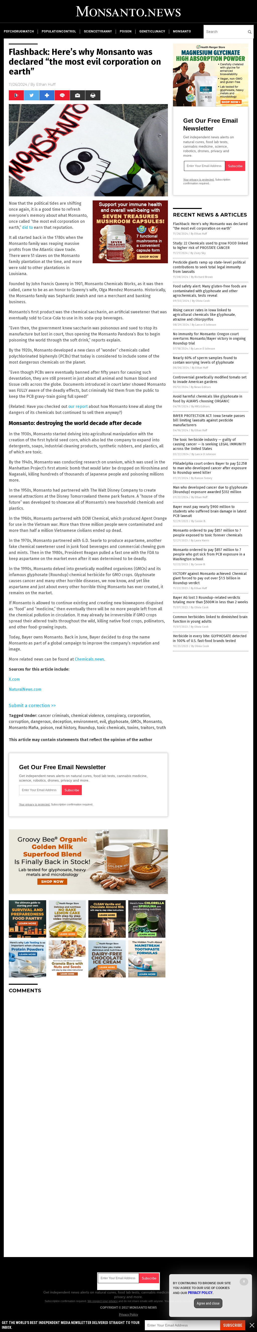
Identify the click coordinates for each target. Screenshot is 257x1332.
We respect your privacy (103, 1301)
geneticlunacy (152, 31)
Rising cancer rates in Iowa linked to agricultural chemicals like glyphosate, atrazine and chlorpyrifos (204, 314)
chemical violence (87, 715)
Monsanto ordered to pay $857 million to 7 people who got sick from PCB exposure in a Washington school (209, 554)
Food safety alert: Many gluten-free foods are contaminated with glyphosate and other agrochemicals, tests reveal (209, 290)
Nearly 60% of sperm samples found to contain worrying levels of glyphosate (205, 360)
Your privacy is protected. (34, 804)
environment (86, 721)
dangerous (41, 721)
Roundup (86, 727)
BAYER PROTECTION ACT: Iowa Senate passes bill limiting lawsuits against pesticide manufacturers (209, 420)
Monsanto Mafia (23, 727)
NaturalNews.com (25, 689)
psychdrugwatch (19, 31)
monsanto (182, 31)
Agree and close (208, 1303)
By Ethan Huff (199, 233)
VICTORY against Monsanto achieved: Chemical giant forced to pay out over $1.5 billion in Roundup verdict (210, 578)
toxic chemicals (111, 727)
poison (126, 31)
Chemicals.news (89, 659)
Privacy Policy (128, 1314)
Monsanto (152, 721)
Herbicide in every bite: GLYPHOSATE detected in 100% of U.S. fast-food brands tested (209, 638)
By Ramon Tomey (201, 478)
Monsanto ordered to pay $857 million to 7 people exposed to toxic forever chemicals (207, 532)
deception (62, 721)
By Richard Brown (202, 277)
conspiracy (116, 715)
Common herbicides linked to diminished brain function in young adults (210, 619)
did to (27, 227)
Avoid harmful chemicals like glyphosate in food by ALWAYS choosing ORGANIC (207, 398)
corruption (19, 721)
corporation (139, 715)
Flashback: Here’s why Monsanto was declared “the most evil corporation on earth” (210, 226)
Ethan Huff (45, 84)
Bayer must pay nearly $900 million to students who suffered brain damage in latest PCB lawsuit (209, 511)
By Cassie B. (198, 521)
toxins (133, 727)
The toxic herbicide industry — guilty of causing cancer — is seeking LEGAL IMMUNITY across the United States (209, 444)
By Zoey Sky (198, 253)
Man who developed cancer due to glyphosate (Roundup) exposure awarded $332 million (210, 489)
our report (78, 406)
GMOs (136, 721)
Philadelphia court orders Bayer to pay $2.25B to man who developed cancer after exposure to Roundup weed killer (210, 468)
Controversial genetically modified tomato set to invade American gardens (209, 379)
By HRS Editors (200, 406)
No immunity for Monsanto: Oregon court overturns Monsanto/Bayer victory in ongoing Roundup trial (209, 338)
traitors (147, 727)
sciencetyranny (98, 31)
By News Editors (201, 387)
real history (65, 727)
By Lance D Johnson (204, 324)
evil (103, 721)
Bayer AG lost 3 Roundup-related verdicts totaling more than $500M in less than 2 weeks (210, 599)
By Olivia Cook (201, 301)
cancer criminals (53, 715)
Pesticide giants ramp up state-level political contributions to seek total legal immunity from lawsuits (209, 267)
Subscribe (232, 1325)
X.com (14, 679)
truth (161, 727)
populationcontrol (59, 31)
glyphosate (118, 721)
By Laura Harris (200, 540)
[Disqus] (88, 1060)
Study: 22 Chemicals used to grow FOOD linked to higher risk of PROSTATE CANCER (210, 245)
